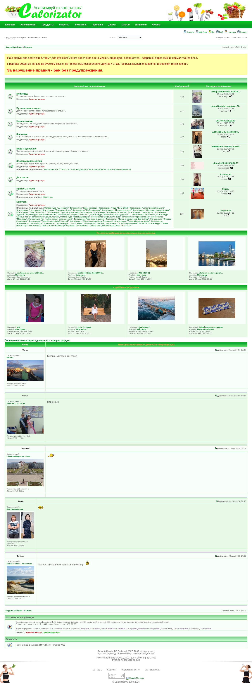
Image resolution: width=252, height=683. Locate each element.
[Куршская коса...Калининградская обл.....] (20, 593)
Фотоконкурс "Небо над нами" (87, 210)
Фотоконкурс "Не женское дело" (117, 210)
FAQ (221, 32)
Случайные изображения (126, 287)
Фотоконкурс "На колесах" (43, 223)
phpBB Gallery (117, 651)
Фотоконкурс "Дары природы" (83, 208)
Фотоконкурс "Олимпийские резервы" (132, 221)
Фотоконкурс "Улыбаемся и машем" (110, 212)
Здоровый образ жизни (29, 161)
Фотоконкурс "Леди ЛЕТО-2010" (117, 225)
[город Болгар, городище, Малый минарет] (197, 117)
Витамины (81, 24)
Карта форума (152, 670)
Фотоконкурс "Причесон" (143, 214)
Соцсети (111, 670)
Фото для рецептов (97, 169)
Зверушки (21, 134)
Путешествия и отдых (28, 108)
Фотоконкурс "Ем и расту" (56, 208)
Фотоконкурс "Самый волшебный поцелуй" (49, 221)
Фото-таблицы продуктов (119, 169)
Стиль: (113, 37)
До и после (22, 177)
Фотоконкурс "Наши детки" (140, 212)
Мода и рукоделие (26, 148)
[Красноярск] (156, 319)
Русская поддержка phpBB (126, 660)
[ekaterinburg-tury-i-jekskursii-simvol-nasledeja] (217, 265)
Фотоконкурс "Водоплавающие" (75, 217)
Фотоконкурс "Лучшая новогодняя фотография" (70, 212)
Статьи (126, 24)
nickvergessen (147, 651)
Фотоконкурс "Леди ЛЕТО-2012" (113, 208)
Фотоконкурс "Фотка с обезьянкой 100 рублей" (127, 219)
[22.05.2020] (197, 218)
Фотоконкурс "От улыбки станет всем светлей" (50, 219)
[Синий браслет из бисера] (217, 317)
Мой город (22, 94)
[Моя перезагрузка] (20, 538)
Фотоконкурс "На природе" (28, 210)
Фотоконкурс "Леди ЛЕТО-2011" (106, 217)
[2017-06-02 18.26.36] (197, 128)
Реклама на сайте (130, 670)
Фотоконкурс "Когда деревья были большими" (91, 221)
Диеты (112, 24)
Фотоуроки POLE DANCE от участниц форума (66, 169)
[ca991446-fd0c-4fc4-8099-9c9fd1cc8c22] (197, 143)
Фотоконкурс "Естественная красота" (147, 208)
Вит (213, 32)
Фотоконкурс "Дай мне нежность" (41, 214)
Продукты (47, 24)
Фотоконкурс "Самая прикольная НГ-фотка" (126, 223)
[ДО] (35, 321)
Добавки (98, 24)
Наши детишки (24, 121)
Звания (243, 32)
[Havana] (25, 380)
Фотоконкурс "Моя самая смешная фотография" (52, 225)
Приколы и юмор (25, 188)
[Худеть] (197, 198)
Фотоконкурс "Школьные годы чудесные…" (110, 214)
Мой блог (202, 32)
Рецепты (64, 24)
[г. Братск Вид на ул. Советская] (25, 486)
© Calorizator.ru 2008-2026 (126, 682)
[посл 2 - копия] (96, 321)
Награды (231, 32)
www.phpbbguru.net (144, 653)
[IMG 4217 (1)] (156, 267)
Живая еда (48, 197)
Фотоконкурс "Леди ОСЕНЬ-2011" (73, 214)
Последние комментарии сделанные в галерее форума (37, 340)
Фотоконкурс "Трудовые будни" (57, 210)
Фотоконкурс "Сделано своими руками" (151, 210)
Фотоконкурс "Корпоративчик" (136, 217)
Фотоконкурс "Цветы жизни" (70, 223)
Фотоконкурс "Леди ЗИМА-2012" (31, 212)
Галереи (190, 32)
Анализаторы (28, 24)
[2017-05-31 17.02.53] (25, 433)
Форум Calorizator (14, 47)
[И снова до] (197, 185)
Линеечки (141, 24)
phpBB (111, 658)
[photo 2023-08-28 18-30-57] (197, 169)
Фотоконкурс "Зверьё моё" (88, 225)
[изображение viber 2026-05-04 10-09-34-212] (197, 103)
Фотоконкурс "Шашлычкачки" (45, 217)
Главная (10, 24)
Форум (156, 24)
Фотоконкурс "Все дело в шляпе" (89, 219)
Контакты (97, 670)
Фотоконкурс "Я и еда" (94, 223)
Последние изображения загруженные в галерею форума (126, 233)
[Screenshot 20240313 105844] (197, 157)
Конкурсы (21, 202)
